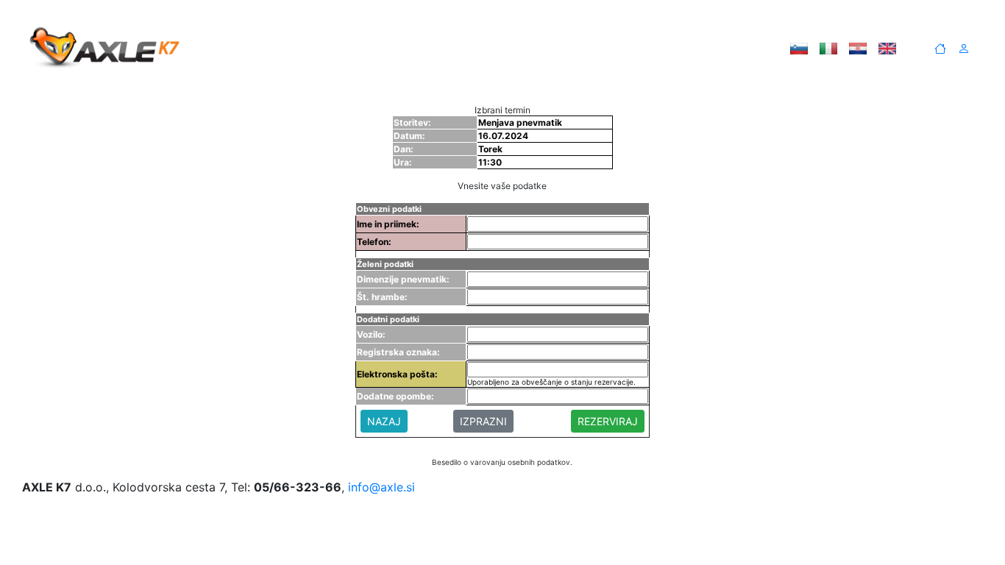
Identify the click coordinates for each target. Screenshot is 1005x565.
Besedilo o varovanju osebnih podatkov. (502, 462)
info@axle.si (381, 487)
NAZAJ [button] (384, 421)
